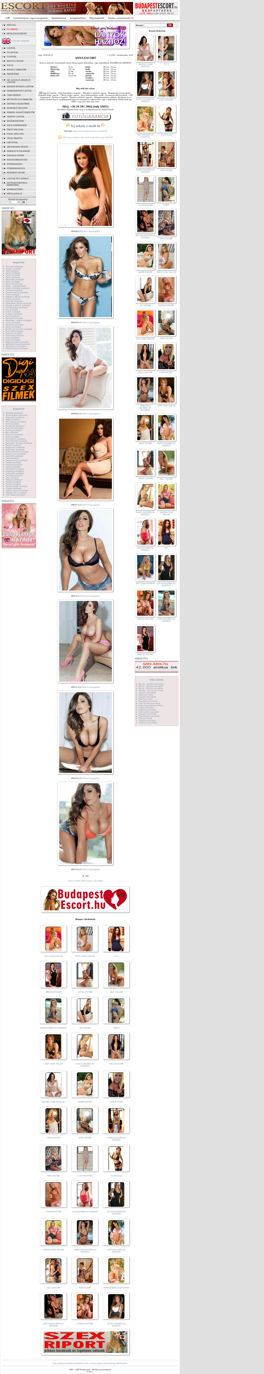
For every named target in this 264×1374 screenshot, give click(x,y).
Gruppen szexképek (14, 314)
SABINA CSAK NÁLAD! (53, 1250)
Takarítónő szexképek (15, 469)
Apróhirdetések (58, 18)
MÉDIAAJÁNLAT (14, 194)
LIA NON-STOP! (85, 1176)
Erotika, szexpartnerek (119, 18)
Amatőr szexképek (13, 269)
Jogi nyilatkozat (59, 1363)
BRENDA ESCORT (54, 992)
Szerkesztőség (109, 1363)
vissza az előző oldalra (77, 881)
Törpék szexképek (13, 482)
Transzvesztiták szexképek (17, 486)
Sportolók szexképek (14, 456)
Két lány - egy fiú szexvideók (151, 690)
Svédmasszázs (14, 164)
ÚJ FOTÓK (11, 57)
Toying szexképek (13, 484)
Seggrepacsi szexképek (15, 447)
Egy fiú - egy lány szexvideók (151, 684)
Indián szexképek (13, 322)
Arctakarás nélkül (18, 147)
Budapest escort (16, 173)
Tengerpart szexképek (15, 471)
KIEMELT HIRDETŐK (16, 70)
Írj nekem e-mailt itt (85, 126)
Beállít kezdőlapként (75, 1363)
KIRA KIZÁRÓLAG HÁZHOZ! (53, 1028)
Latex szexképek (13, 337)
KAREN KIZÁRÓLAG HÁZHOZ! (116, 1139)
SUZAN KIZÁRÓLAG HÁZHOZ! (116, 1213)
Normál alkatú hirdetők (21, 112)
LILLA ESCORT (54, 1288)
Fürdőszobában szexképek (17, 307)
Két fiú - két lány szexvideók (151, 688)
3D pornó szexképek (14, 266)
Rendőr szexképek (13, 445)
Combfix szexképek (14, 290)
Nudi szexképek (12, 424)
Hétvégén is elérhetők (19, 99)
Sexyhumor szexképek (15, 449)
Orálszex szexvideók (147, 710)
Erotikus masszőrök (18, 104)
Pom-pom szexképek (14, 434)
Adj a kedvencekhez (93, 1363)
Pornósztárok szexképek (16, 439)
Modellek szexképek (14, 413)
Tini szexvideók (145, 718)
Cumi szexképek (12, 294)
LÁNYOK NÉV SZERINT (18, 178)
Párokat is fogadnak (18, 151)
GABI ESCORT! (116, 1102)
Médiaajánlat (122, 1363)
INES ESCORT (53, 1176)
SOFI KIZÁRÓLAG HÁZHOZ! (116, 1288)
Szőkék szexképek (13, 462)
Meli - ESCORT (116, 992)
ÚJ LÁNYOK (12, 52)
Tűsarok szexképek (14, 488)
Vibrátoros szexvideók (148, 723)
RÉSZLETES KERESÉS (17, 33)
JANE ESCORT (85, 1138)
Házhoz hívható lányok (20, 86)
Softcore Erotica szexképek (17, 452)
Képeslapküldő (97, 18)
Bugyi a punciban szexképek (18, 288)
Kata (116, 956)
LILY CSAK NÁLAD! (53, 956)
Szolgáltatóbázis (78, 18)
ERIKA (117, 1028)
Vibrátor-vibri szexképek (16, 492)
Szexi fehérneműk (17, 125)
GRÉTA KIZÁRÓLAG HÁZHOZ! (116, 1251)
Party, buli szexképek (14, 428)
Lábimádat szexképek (15, 335)
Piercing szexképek (14, 430)
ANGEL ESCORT (85, 992)
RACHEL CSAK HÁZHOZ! (53, 1102)
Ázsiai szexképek (13, 275)
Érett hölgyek (15, 129)
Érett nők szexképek (14, 301)
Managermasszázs (17, 160)
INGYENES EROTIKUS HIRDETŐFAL (17, 184)
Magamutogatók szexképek (17, 342)
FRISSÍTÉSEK (13, 74)
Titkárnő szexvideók (147, 720)
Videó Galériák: (157, 680)
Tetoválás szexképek (14, 475)
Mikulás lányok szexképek (17, 348)
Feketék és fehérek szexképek (18, 305)
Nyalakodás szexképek (15, 426)
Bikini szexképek (13, 277)
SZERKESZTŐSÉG (15, 189)
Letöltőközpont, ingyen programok (30, 18)
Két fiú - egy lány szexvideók (151, 686)
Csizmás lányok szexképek (17, 292)
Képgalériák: (19, 262)
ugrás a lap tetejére (95, 881)
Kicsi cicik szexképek (15, 331)
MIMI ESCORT (53, 1138)
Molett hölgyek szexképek (17, 415)
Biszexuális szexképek (15, 279)
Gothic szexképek (13, 312)
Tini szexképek (12, 477)
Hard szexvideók (146, 699)
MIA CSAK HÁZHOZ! (145, 583)
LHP (8, 18)
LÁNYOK (11, 48)
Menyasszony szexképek (16, 346)
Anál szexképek (12, 271)
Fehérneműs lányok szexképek (18, 303)
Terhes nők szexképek (15, 473)
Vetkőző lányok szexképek (17, 490)
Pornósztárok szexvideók (149, 716)
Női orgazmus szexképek (16, 421)
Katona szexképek (13, 327)
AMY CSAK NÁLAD (54, 1064)
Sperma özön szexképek (16, 454)
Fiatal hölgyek (15, 134)
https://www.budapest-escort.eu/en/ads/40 (90, 131)
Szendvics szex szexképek (16, 460)
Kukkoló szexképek (14, 333)
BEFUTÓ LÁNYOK (15, 61)
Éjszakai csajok (15, 155)
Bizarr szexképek (13, 281)
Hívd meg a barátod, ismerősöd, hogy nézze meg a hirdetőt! (87, 137)
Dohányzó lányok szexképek (18, 297)
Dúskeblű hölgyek (17, 108)
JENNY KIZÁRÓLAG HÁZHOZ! (116, 1324)
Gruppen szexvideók (147, 697)
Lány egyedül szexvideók (149, 703)
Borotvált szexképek (14, 284)
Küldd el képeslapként (90, 231)
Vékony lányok (15, 117)
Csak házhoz (14, 95)
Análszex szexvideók (147, 692)
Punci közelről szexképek (16, 441)
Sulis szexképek (12, 458)
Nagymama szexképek (15, 417)
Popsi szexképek (12, 437)
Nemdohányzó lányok (19, 91)
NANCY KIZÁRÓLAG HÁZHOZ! (85, 1065)
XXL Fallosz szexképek (15, 495)
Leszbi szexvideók (146, 707)
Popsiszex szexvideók (148, 714)
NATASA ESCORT (53, 1212)
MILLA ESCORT (116, 1064)
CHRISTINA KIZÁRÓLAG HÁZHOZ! (85, 1251)
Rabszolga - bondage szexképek (19, 443)
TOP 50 (10, 65)
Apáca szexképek (13, 273)
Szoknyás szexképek (14, 465)
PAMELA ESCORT (85, 1323)
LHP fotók (12, 142)
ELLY (166, 64)
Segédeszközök (15, 121)
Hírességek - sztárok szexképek (19, 320)
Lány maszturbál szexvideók (150, 705)
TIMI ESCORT (85, 1288)
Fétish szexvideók (146, 695)
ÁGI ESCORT (85, 1028)
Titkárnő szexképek (14, 480)
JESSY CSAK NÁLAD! (85, 956)
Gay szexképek (12, 309)
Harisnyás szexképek (14, 318)
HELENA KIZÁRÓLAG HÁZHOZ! (54, 1324)
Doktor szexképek (13, 299)
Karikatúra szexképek (15, 325)
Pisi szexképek (12, 432)
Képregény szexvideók (148, 701)
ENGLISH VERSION (20, 41)
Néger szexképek (13, 419)
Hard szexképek (12, 316)
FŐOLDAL (11, 25)
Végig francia (14, 138)
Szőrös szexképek (13, 467)
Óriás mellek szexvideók (149, 712)
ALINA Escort (116, 1176)
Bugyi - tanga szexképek (16, 286)
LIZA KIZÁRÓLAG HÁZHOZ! (85, 1212)
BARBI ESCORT (85, 1102)
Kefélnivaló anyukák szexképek (19, 329)
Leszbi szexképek (13, 340)
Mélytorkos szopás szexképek (18, 344)
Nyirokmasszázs (16, 168)
